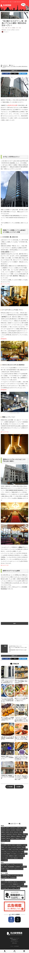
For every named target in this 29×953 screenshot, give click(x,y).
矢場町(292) (19, 827)
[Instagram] (3, 338)
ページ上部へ (14, 952)
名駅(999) (3, 827)
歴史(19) (7, 864)
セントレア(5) (20, 868)
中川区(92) (3, 838)
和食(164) (9, 845)
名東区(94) (18, 838)
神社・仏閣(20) (4, 866)
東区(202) (20, 834)
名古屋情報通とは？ (14, 939)
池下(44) (11, 832)
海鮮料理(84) (19, 845)
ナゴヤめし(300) (21, 855)
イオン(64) (17, 888)
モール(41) (21, 884)
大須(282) (24, 827)
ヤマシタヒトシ (6, 31)
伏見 (20, 27)
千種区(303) (25, 834)
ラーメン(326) (8, 849)
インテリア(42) (9, 884)
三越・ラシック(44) (10, 888)
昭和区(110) (13, 836)
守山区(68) (23, 838)
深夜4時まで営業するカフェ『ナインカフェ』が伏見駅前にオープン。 (7, 757)
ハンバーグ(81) (20, 853)
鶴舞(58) (3, 832)
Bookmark (24, 73)
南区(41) (12, 838)
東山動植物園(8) (11, 866)
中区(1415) (15, 834)
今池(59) (7, 832)
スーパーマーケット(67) (5, 886)
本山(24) (21, 832)
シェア (6, 73)
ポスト (15, 73)
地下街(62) (14, 886)
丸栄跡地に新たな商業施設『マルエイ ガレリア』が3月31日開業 (7, 777)
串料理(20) (19, 847)
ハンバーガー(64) (4, 855)
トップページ (5, 952)
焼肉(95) (25, 853)
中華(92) (3, 849)
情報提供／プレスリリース (14, 938)
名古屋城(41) (23, 866)
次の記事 (18, 786)
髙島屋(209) (19, 886)
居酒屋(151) (11, 855)
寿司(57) (13, 845)
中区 (8, 27)
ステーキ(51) (13, 853)
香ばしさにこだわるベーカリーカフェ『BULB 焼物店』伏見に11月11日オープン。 (21, 681)
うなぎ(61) (25, 845)
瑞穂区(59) (24, 836)
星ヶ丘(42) (3, 834)
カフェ (17, 27)
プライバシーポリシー (14, 941)
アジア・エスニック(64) (19, 851)
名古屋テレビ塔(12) (5, 868)
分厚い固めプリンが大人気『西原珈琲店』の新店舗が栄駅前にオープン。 (7, 738)
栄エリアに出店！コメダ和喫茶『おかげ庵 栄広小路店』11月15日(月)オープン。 (7, 719)
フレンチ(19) (3, 851)
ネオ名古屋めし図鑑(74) (5, 875)
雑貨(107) (3, 884)
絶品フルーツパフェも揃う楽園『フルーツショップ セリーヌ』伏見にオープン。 (21, 699)
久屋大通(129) (12, 827)
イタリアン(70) (15, 849)
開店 (6, 27)
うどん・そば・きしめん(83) (10, 847)
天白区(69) (3, 840)
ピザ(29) (25, 849)
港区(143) (8, 838)
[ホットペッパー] (5, 283)
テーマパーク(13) (19, 864)
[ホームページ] (4, 431)
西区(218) (3, 836)
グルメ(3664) (3, 845)
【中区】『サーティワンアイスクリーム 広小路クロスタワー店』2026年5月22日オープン (7, 681)
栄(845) (7, 827)
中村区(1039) (9, 834)
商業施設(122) (15, 884)
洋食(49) (23, 847)
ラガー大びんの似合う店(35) (17, 875)
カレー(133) (3, 853)
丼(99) (2, 847)
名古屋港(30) (17, 866)
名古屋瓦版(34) (13, 877)
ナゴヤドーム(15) (13, 868)
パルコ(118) (3, 888)
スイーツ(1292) (4, 860)
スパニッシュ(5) (10, 851)
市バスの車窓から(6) (5, 877)
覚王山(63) (16, 832)
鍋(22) (16, 855)
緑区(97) (8, 840)
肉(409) (8, 853)
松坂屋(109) (24, 886)
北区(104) (8, 836)
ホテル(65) (12, 864)
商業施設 (13, 27)
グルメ (3, 27)
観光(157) (3, 864)
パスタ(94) (21, 849)
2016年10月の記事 (12, 105)
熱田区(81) (19, 836)
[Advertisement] (14, 49)
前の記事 (10, 786)
